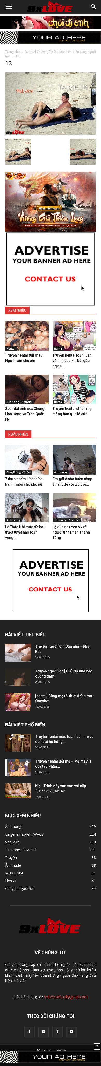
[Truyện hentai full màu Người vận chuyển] (27, 336)
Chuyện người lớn (18, 472)
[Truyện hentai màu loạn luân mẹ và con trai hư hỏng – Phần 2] (18, 743)
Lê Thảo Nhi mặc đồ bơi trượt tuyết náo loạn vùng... (24, 532)
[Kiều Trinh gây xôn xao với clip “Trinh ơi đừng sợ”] (18, 790)
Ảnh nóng (61, 472)
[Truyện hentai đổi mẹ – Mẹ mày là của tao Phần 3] (18, 767)
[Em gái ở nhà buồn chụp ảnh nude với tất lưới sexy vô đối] (74, 460)
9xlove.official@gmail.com (66, 996)
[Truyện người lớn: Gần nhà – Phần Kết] (18, 653)
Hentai (11, 348)
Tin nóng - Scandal (19, 402)
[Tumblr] (57, 1032)
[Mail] (43, 1032)
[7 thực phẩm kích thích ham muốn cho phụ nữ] (27, 460)
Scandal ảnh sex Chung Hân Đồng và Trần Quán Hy (25, 414)
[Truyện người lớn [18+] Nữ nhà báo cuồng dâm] (18, 677)
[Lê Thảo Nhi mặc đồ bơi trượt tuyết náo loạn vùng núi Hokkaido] (27, 507)
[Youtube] (71, 1032)
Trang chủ (12, 51)
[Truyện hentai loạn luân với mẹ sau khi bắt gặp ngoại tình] (74, 336)
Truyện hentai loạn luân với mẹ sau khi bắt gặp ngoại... (72, 360)
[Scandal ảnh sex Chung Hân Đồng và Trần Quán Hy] (27, 389)
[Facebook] (29, 1032)
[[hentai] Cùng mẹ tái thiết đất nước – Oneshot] (18, 702)
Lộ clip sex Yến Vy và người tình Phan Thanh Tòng (71, 532)
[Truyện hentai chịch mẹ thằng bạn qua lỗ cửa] (74, 389)
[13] (50, 133)
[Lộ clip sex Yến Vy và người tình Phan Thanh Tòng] (74, 507)
